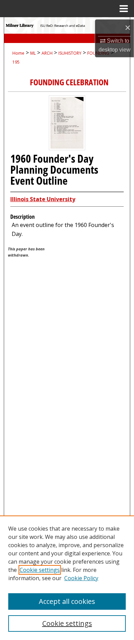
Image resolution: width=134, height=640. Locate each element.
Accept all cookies (67, 601)
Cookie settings (40, 570)
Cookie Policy (81, 578)
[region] (67, 578)
